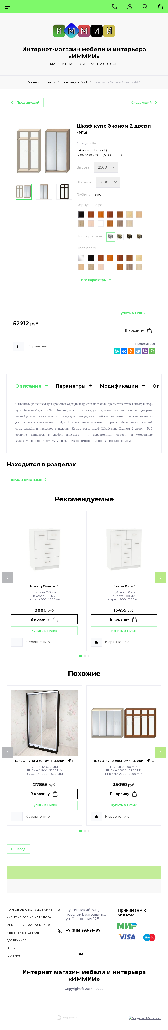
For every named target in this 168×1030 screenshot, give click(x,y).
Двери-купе (17, 940)
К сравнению (38, 346)
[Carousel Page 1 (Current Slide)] (80, 656)
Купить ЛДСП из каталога (29, 917)
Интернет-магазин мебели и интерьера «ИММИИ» (84, 53)
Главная (33, 82)
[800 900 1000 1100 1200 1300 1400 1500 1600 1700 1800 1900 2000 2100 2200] (108, 182)
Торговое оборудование (29, 909)
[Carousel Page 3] (88, 656)
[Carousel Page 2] (85, 656)
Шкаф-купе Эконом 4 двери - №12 (124, 760)
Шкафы (50, 82)
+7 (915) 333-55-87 (83, 930)
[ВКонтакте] (124, 351)
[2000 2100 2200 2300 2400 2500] (106, 167)
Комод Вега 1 (123, 586)
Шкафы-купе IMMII (74, 82)
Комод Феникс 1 (44, 586)
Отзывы (13, 948)
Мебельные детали (23, 932)
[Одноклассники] (131, 351)
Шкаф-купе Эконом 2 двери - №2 (44, 760)
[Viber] (145, 351)
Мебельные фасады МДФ (28, 925)
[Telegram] (138, 351)
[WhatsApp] (152, 351)
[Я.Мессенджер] (117, 351)
